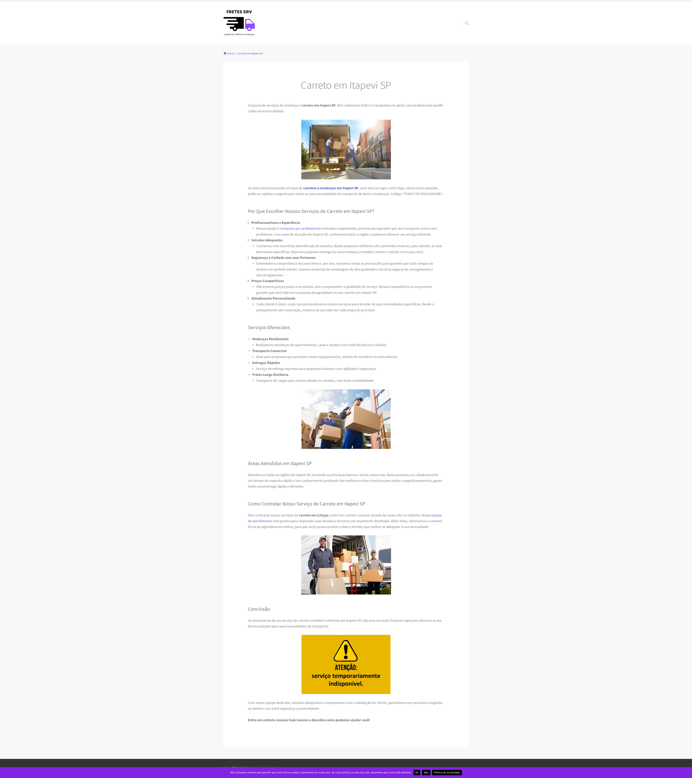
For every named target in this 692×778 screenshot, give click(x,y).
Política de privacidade (447, 772)
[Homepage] (239, 23)
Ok (417, 772)
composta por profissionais (300, 228)
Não (426, 772)
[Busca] (464, 18)
